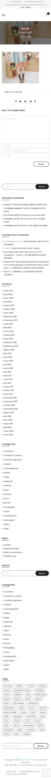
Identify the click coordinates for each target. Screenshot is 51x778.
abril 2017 (8, 383)
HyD (45, 765)
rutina (6, 725)
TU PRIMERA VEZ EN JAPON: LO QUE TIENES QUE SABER (26, 225)
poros (27, 721)
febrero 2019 (9, 335)
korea (23, 712)
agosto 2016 (9, 412)
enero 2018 (8, 368)
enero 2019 (8, 338)
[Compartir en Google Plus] (25, 99)
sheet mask (28, 725)
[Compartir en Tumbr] (35, 99)
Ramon (7, 271)
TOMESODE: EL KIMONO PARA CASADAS (27, 268)
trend (42, 730)
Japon (6, 490)
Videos (6, 524)
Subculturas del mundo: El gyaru (26, 248)
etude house (40, 694)
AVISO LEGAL (11, 771)
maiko (6, 716)
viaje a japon (9, 520)
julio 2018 (7, 353)
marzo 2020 (9, 305)
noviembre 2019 (10, 320)
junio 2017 (8, 375)
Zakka (6, 528)
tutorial (6, 734)
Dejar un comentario (13, 92)
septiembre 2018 (11, 346)
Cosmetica (8, 451)
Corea (6, 690)
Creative (7, 464)
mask (42, 716)
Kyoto (33, 712)
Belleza (20, 686)
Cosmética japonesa (13, 460)
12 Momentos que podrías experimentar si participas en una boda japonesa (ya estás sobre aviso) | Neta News (26, 265)
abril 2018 (8, 364)
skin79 (40, 725)
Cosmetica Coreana (12, 455)
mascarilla (31, 716)
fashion (17, 699)
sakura (16, 725)
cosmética (39, 690)
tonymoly (31, 730)
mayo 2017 (8, 379)
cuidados (17, 694)
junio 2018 (8, 357)
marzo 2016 (8, 431)
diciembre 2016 (10, 398)
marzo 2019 (8, 331)
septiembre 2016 (11, 409)
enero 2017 (8, 394)
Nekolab (29, 765)
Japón (21, 708)
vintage (27, 734)
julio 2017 (7, 372)
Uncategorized (10, 516)
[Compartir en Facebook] (15, 99)
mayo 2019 (8, 324)
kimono (32, 708)
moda (6, 721)
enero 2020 (8, 313)
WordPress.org (10, 556)
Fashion (7, 472)
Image (6, 477)
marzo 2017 (8, 386)
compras (42, 686)
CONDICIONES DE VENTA (29, 771)
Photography (9, 507)
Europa (7, 699)
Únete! (28, 7)
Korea (6, 498)
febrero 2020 (9, 309)
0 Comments (25, 37)
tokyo (20, 730)
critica (6, 694)
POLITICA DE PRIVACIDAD (16, 774)
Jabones (7, 485)
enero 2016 (8, 435)
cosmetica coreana (22, 690)
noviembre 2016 (10, 401)
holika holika (9, 708)
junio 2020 (8, 294)
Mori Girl (7, 503)
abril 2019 (8, 327)
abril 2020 (8, 302)
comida (30, 686)
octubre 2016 (9, 405)
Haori (6, 703)
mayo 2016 (8, 423)
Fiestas (28, 699)
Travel (6, 511)
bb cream (8, 686)
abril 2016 (8, 427)
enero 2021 (8, 290)
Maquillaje (18, 716)
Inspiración (8, 481)
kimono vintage (10, 712)
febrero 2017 (9, 390)
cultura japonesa (11, 468)
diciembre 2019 (10, 316)
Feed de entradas (11, 548)
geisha (38, 699)
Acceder (7, 545)
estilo (28, 694)
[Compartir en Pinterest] (31, 99)
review (37, 721)
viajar (16, 734)
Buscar (41, 746)
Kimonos (7, 494)
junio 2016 (8, 420)
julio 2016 (7, 416)
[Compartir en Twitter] (20, 99)
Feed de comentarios (13, 552)
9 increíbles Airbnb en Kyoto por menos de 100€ (24, 215)
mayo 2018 (8, 361)
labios (42, 712)
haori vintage (18, 703)
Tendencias (8, 730)
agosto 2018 (9, 350)
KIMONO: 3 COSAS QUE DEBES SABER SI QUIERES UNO (25, 204)
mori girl (17, 721)
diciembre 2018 (10, 342)
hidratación (33, 703)
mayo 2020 (8, 298)
